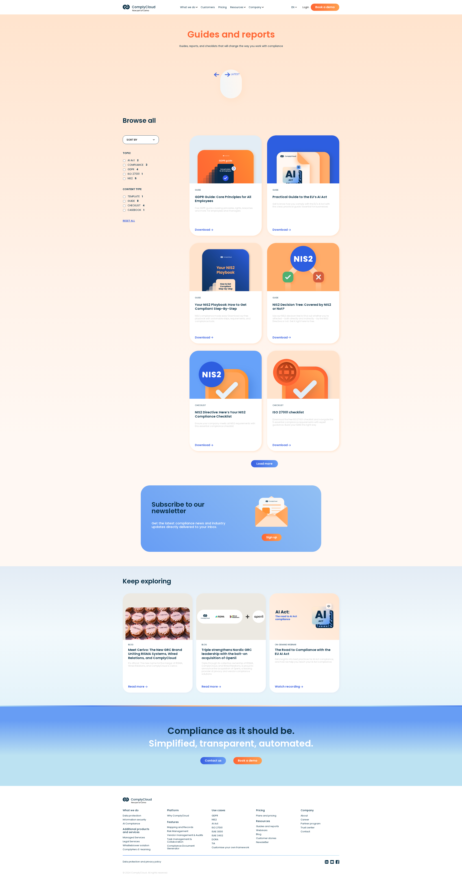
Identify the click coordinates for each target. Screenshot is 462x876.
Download (202, 230)
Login (305, 7)
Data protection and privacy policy (142, 861)
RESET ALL (129, 221)
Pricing (222, 7)
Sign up (271, 537)
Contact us (213, 760)
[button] (188, 7)
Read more (136, 686)
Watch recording (287, 686)
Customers (208, 7)
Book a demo (325, 7)
